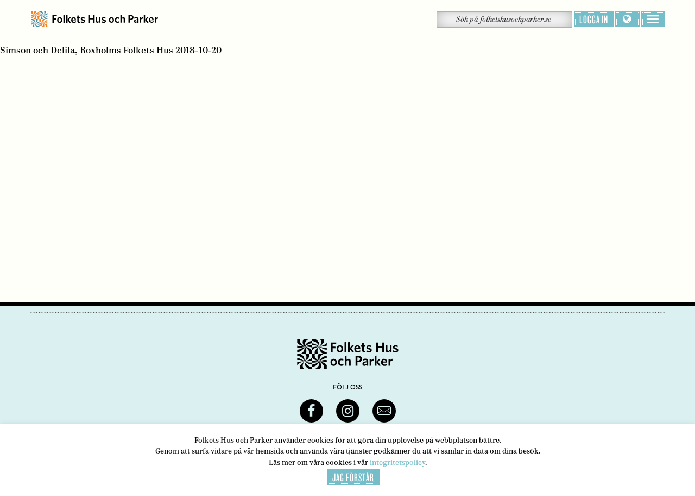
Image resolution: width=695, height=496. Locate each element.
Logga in (593, 19)
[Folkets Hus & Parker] (94, 19)
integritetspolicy (397, 462)
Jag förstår (353, 477)
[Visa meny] (653, 19)
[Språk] (627, 19)
